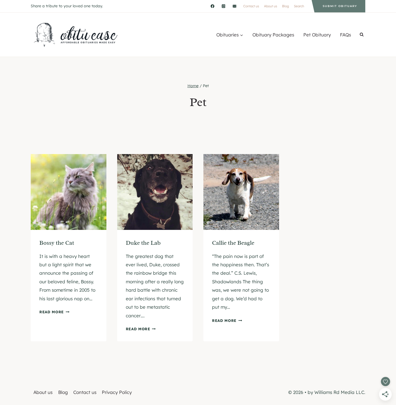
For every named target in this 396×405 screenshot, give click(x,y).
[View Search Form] (361, 34)
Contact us (251, 6)
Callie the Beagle (233, 243)
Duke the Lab (143, 243)
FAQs (345, 35)
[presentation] (68, 192)
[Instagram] (223, 6)
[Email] (234, 6)
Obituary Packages (273, 35)
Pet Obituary (317, 35)
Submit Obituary (340, 6)
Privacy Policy (117, 392)
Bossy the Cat (56, 243)
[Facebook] (212, 6)
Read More (54, 311)
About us (270, 6)
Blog (285, 6)
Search (299, 6)
